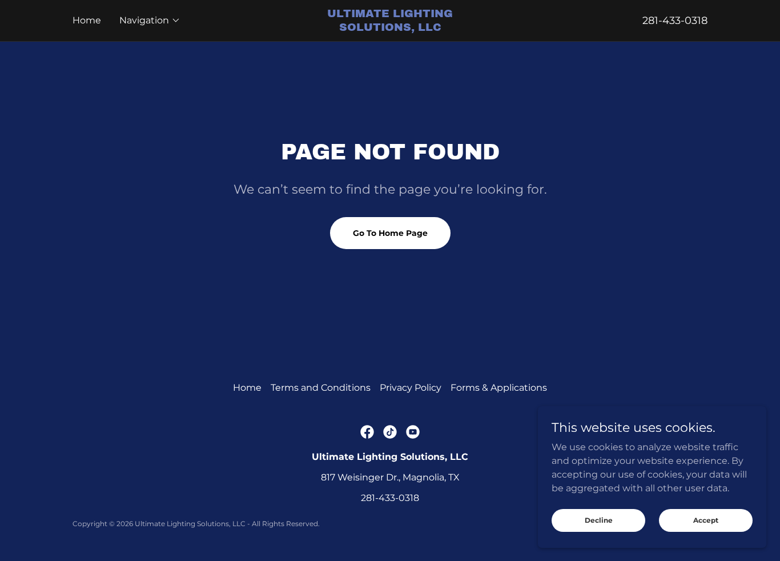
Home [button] (247, 387)
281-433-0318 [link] (674, 20)
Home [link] (87, 20)
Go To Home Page (390, 233)
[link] (390, 27)
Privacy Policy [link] (410, 387)
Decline (599, 520)
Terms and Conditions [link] (321, 387)
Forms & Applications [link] (499, 387)
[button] (149, 20)
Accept (705, 520)
